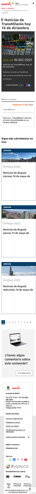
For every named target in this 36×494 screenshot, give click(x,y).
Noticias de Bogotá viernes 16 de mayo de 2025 (16, 176)
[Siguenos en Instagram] (21, 459)
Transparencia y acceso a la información (15, 431)
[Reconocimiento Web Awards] (27, 476)
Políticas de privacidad (17, 485)
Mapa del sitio (9, 485)
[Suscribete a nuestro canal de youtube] (25, 459)
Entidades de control (13, 422)
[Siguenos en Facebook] (10, 459)
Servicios (10, 8)
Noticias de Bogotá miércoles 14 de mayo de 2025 (18, 290)
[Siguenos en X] (18, 459)
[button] (20, 85)
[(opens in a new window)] (27, 85)
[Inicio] (6, 3)
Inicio (3, 8)
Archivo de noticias (12, 426)
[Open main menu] (13, 3)
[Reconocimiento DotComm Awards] (17, 476)
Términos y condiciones (27, 485)
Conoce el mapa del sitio (14, 419)
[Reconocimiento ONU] (8, 476)
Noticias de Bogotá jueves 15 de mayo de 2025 (16, 233)
